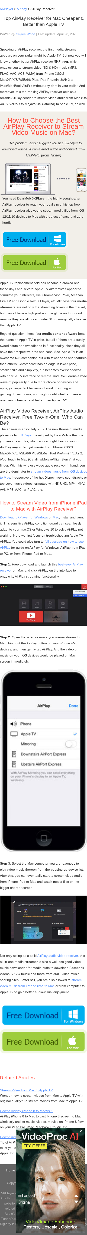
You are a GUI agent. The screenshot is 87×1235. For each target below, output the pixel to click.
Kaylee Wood (25, 34)
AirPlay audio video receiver (57, 956)
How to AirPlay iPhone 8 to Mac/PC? (26, 1111)
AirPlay (22, 9)
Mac (56, 517)
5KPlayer (6, 9)
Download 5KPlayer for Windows (24, 517)
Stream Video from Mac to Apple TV (26, 1090)
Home (10, 1170)
